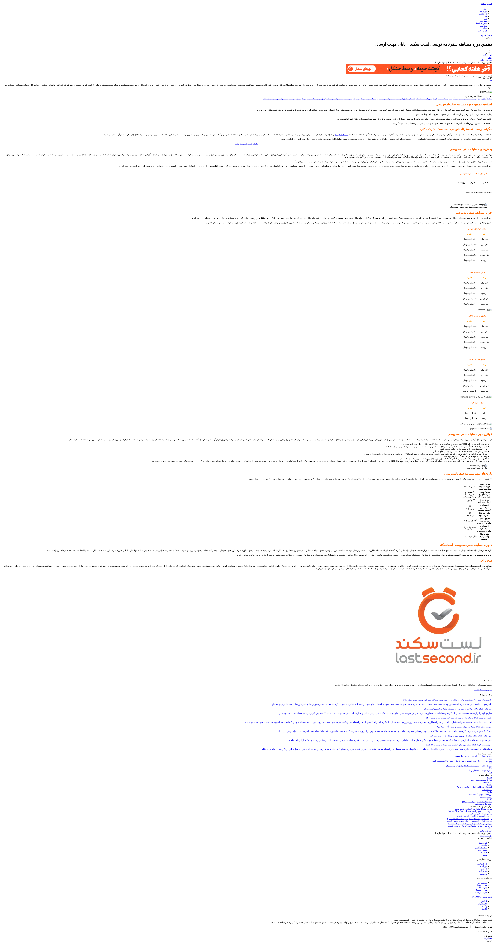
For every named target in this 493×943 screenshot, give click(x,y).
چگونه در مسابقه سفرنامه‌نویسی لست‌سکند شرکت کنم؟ (432, 99)
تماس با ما (482, 31)
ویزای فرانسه (481, 892)
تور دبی (484, 869)
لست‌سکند (486, 3)
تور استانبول (482, 864)
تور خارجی (482, 11)
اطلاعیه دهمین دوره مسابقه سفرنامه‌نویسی (474, 99)
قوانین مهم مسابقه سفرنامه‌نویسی (343, 99)
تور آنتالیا (483, 866)
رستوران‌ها (482, 850)
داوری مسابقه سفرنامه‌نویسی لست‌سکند (280, 99)
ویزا (485, 16)
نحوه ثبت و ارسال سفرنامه (246, 143)
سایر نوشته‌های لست (483, 689)
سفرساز (483, 21)
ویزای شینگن (481, 885)
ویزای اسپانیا (481, 890)
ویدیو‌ (485, 855)
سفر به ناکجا (481, 23)
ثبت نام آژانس (481, 847)
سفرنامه (483, 26)
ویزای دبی (482, 882)
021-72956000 (476, 897)
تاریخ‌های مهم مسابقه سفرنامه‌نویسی (313, 99)
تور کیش (483, 873)
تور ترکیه (483, 871)
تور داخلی (483, 14)
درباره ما (483, 843)
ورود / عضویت (486, 35)
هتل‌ (485, 18)
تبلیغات (484, 845)
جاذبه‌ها (484, 852)
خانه (485, 9)
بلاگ (485, 28)
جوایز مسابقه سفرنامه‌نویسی (369, 99)
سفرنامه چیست (341, 134)
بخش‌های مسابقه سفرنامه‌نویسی (394, 99)
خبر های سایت (486, 60)
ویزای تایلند (482, 887)
